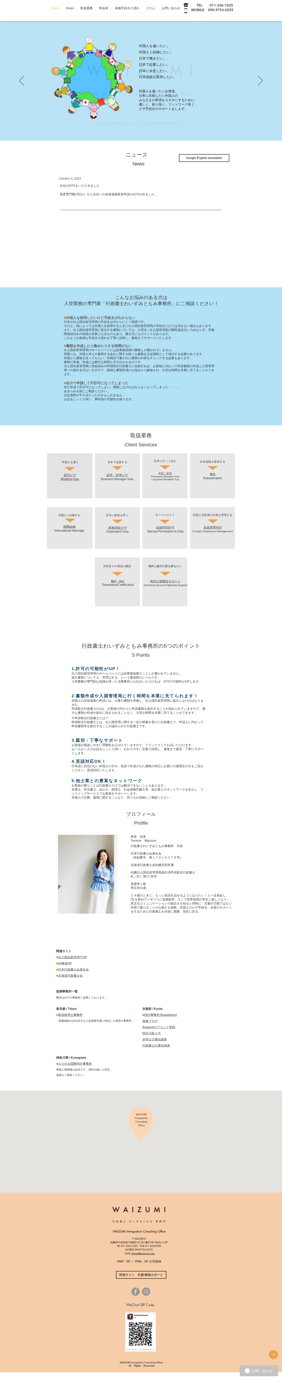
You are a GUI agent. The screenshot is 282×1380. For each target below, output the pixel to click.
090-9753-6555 (220, 10)
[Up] (273, 1354)
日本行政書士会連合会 (73, 969)
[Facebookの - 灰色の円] (135, 1292)
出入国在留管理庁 (70, 957)
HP (85, 957)
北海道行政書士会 (70, 975)
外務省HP (65, 963)
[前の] (21, 81)
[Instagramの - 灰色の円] (146, 1292)
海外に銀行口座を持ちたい (165, 566)
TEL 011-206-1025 (212, 5)
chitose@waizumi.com (143, 1253)
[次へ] (260, 81)
